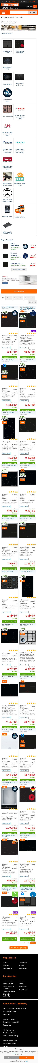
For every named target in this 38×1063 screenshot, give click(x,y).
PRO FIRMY (23, 1)
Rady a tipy (7, 1025)
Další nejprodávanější (19, 269)
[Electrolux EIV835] (27, 851)
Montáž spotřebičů (9, 1033)
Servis (21, 984)
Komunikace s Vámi (10, 1041)
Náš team (6, 965)
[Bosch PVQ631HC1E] (27, 749)
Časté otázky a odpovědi (8, 987)
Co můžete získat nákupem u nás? (15, 1008)
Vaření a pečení (9, 17)
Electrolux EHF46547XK (9, 465)
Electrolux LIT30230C (8, 413)
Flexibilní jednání (9, 1019)
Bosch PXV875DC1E (26, 677)
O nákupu (4, 3)
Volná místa (23, 962)
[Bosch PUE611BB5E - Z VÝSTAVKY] (9, 854)
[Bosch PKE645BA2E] (27, 802)
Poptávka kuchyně (9, 1043)
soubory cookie (16, 1053)
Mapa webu (23, 968)
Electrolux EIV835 (25, 835)
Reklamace (23, 986)
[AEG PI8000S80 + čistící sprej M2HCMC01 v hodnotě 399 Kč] (9, 909)
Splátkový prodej (9, 991)
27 (28, 943)
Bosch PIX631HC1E (16, 263)
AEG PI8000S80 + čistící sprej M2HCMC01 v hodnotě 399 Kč (9, 890)
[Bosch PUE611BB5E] (5, 248)
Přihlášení (4, 1)
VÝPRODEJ (32, 302)
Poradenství (23, 989)
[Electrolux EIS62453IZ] (5, 258)
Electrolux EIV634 (25, 465)
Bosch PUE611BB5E (8, 307)
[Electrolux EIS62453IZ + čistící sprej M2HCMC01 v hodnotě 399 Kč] (27, 328)
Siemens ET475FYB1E (8, 782)
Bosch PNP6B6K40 (7, 571)
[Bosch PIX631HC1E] (5, 266)
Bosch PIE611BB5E (25, 413)
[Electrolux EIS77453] (9, 698)
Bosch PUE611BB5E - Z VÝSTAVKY (9, 836)
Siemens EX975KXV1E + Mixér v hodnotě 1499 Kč (27, 889)
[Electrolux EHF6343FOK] (27, 379)
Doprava (22, 981)
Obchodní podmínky (6, 995)
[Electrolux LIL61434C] (9, 643)
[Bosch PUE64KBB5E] (9, 537)
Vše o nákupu (8, 984)
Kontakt (21, 965)
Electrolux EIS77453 (8, 677)
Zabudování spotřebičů (11, 1022)
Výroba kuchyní (8, 1030)
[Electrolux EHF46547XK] (9, 487)
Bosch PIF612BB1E (7, 730)
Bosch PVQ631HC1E (26, 730)
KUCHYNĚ (32, 1)
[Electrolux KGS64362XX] (27, 645)
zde (27, 1061)
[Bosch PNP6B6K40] (9, 589)
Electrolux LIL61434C (8, 624)
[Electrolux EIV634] (27, 484)
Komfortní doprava (9, 1011)
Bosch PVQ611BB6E (26, 518)
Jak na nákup (7, 981)
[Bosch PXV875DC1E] (27, 692)
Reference (6, 1014)
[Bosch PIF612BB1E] (9, 749)
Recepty (6, 1046)
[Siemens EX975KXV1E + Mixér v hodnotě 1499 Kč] (27, 909)
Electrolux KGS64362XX (27, 624)
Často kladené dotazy (10, 1036)
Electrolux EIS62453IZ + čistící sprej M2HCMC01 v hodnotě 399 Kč (27, 308)
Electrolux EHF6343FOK (27, 360)
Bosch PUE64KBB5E (8, 518)
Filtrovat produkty (19, 291)
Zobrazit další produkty (18, 948)
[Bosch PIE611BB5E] (27, 432)
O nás (5, 962)
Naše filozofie (7, 968)
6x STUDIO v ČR (14, 1)
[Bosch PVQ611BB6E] (27, 537)
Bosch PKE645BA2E (26, 782)
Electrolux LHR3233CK (26, 571)
